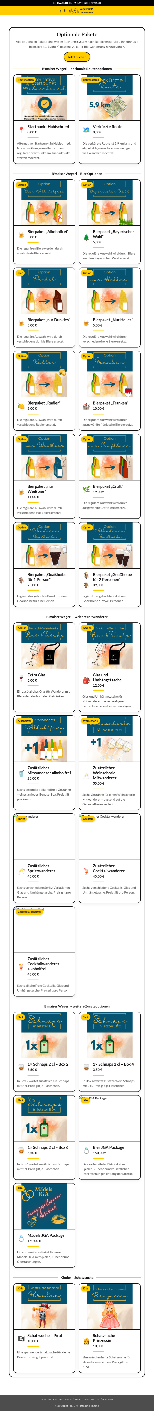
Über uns (107, 1399)
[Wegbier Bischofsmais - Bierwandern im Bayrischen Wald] (77, 10)
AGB (43, 1399)
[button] (5, 11)
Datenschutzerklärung (65, 1399)
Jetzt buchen (77, 57)
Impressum (91, 1399)
